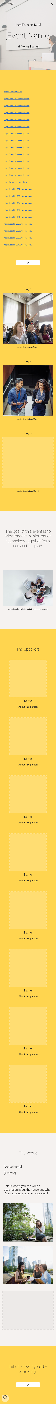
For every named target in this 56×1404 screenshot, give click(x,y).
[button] (3, 4)
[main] (28, 25)
